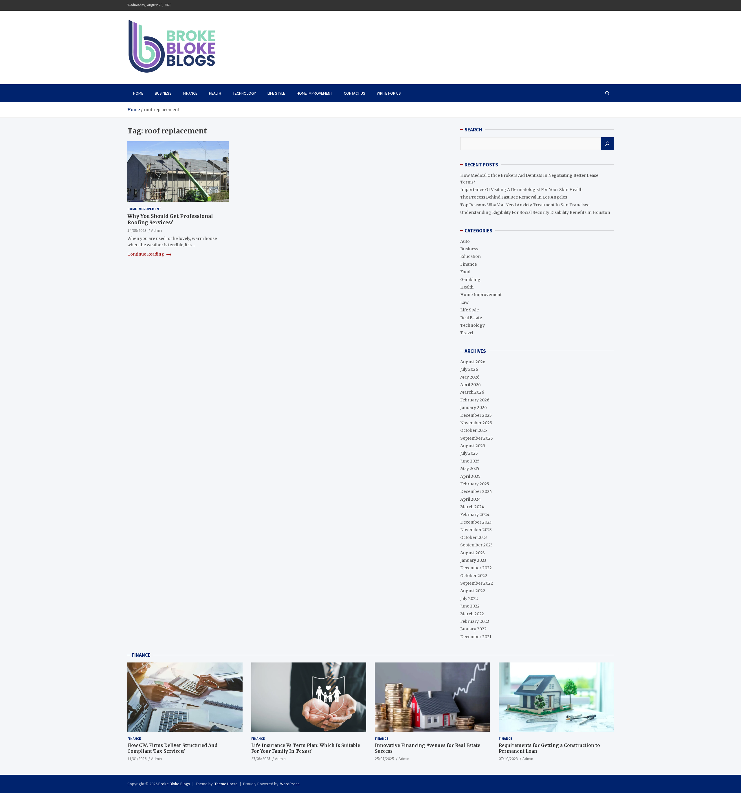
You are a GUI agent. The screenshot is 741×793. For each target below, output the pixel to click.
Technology (244, 93)
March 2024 (472, 506)
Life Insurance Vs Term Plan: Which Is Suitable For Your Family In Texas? (305, 748)
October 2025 (473, 430)
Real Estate (471, 317)
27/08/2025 (260, 758)
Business (163, 93)
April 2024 (470, 499)
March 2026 (472, 392)
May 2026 (470, 377)
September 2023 (476, 545)
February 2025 (474, 484)
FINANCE (141, 655)
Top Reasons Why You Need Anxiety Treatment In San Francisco (525, 205)
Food (465, 271)
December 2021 (475, 636)
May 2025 (469, 468)
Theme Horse (226, 783)
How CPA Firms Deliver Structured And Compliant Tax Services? (172, 748)
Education (470, 256)
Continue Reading (146, 254)
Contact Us (354, 93)
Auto (465, 241)
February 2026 (474, 400)
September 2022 (476, 583)
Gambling (470, 279)
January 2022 (473, 629)
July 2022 (469, 598)
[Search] (607, 143)
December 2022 (476, 567)
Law (464, 302)
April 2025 (470, 476)
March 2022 (472, 613)
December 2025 (476, 415)
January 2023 (473, 560)
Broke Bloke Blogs (174, 783)
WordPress (290, 783)
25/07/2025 (384, 758)
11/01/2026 (136, 758)
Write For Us (389, 93)
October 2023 (473, 537)
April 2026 (470, 384)
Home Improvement (314, 93)
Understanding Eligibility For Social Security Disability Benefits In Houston (535, 212)
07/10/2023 (508, 758)
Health (215, 93)
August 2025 (472, 445)
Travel (466, 332)
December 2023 (475, 522)
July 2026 (469, 369)
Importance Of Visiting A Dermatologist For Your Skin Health (521, 189)
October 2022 (473, 575)
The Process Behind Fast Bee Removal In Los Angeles (513, 197)
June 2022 (470, 606)
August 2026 (472, 361)
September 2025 (476, 438)
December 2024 (476, 491)
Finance (190, 93)
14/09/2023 (136, 230)
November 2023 (476, 529)
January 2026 (473, 407)
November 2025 (476, 422)
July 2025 (469, 453)
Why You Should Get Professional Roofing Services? (170, 219)
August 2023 (472, 552)
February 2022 (474, 621)
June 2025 (470, 461)
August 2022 (472, 590)
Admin (156, 230)
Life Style (276, 93)
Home (138, 93)
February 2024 (474, 514)
